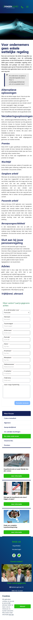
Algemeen (7, 423)
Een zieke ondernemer (11, 436)
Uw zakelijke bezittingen (12, 432)
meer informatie (16, 476)
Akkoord (22, 606)
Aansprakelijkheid (10, 427)
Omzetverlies (8, 440)
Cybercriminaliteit (10, 418)
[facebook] (14, 555)
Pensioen (7, 445)
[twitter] (19, 555)
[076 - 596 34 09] (22, 7)
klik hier (11, 614)
